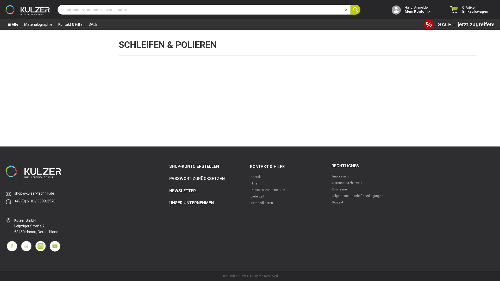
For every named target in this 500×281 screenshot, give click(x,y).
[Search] (355, 10)
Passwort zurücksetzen (268, 190)
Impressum (340, 176)
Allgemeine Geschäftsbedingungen (357, 196)
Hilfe (254, 183)
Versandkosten (262, 203)
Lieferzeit (257, 196)
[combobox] (204, 10)
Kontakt (256, 177)
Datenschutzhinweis (347, 183)
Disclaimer (340, 189)
